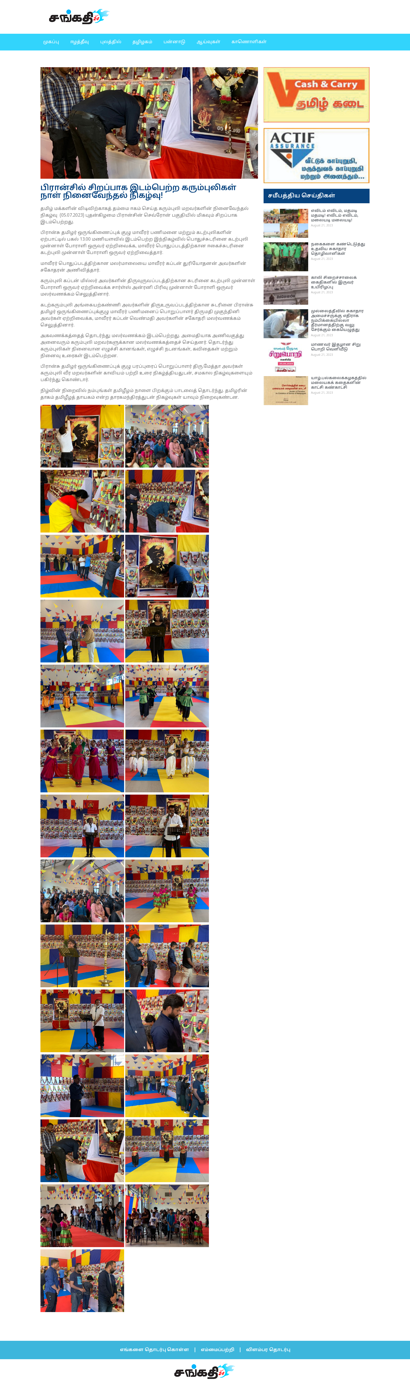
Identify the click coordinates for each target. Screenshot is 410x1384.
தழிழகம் (142, 42)
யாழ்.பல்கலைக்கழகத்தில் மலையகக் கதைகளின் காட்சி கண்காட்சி (338, 383)
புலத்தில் (110, 42)
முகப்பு (51, 42)
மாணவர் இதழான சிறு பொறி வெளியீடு (336, 347)
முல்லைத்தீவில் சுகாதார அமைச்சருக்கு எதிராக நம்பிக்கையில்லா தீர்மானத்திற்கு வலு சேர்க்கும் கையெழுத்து (337, 320)
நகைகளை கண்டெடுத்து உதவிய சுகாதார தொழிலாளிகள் (338, 249)
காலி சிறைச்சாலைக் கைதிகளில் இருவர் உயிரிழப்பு (334, 282)
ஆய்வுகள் (208, 42)
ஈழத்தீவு (79, 42)
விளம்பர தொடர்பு (268, 1350)
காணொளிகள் (249, 42)
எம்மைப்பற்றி (217, 1350)
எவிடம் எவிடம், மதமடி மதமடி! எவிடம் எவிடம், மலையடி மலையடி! (334, 216)
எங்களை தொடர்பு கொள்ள (154, 1350)
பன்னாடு (174, 42)
